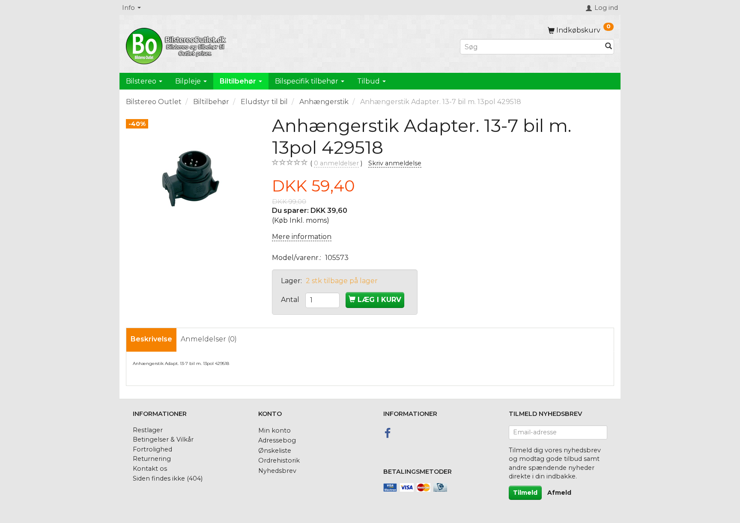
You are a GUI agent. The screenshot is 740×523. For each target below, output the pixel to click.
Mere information (301, 237)
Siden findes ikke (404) (168, 478)
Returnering (152, 459)
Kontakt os (150, 468)
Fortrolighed (152, 449)
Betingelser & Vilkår (163, 439)
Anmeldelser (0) (209, 339)
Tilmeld (525, 492)
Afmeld (559, 492)
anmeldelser (336, 163)
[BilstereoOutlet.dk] (177, 44)
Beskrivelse (151, 339)
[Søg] (608, 47)
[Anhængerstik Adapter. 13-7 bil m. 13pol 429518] (192, 181)
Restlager (148, 430)
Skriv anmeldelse (394, 163)
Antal (291, 300)
